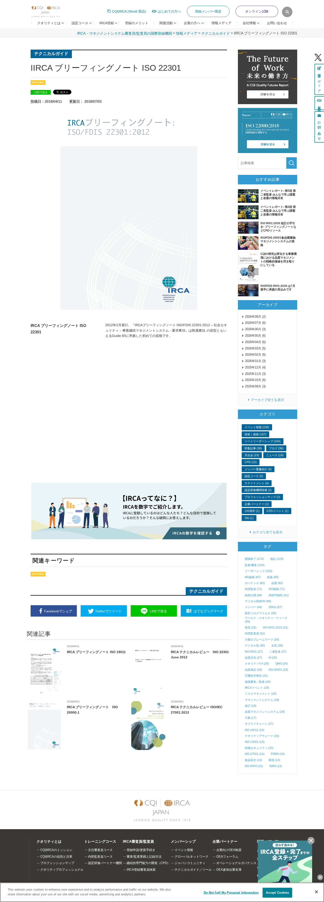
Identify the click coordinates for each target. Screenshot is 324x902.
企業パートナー (225, 841)
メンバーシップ (183, 841)
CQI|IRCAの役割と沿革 (56, 856)
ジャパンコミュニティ (190, 863)
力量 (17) (250, 718)
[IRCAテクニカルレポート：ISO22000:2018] (267, 130)
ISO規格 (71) (276, 589)
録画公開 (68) (253, 595)
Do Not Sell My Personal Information (231, 892)
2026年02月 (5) (255, 354)
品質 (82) (277, 583)
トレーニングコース (100, 841)
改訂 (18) (250, 705)
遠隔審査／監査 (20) (258, 681)
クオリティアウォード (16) (262, 736)
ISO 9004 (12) (254, 766)
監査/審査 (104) (254, 565)
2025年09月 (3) (255, 386)
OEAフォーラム (227, 856)
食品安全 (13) (253, 760)
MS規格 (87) (253, 577)
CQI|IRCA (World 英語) (129, 11)
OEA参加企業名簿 (228, 869)
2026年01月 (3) (255, 361)
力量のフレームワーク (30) (262, 639)
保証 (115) (276, 559)
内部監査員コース (100, 856)
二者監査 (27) (278, 651)
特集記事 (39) (253, 448)
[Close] (316, 892)
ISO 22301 (38, 82)
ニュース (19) (274, 455)
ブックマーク (208, 611)
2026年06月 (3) (255, 329)
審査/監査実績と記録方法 (144, 856)
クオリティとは (49, 841)
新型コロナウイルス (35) (260, 613)
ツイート (108, 611)
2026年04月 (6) (255, 342)
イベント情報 (184, 850)
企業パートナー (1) (257, 504)
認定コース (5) (254, 476)
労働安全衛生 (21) (256, 675)
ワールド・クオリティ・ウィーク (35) (266, 619)
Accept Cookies (277, 892)
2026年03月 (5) (255, 348)
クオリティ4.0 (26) (257, 663)
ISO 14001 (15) (254, 742)
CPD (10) (251, 462)
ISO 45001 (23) (278, 669)
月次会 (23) (252, 455)
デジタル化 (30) (255, 645)
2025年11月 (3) (255, 374)
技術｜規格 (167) (255, 434)
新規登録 (319, 105)
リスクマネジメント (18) (260, 693)
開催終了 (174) (254, 559)
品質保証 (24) (253, 669)
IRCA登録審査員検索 (141, 869)
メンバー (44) (253, 607)
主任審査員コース (100, 850)
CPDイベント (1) (277, 511)
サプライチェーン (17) (259, 723)
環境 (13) (274, 760)
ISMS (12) (275, 766)
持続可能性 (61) (278, 595)
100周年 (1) (252, 511)
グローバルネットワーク (191, 856)
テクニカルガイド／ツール (193, 869)
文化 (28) (277, 645)
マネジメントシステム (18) (262, 700)
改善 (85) (273, 577)
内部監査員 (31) (255, 633)
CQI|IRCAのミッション (56, 850)
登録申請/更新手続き (141, 850)
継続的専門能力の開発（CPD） (148, 863)
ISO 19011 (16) (254, 730)
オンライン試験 (256, 11)
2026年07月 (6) (255, 323)
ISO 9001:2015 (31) (275, 627)
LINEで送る (40, 92)
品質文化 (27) (253, 657)
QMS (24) (281, 663)
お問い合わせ (277, 23)
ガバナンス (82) (255, 583)
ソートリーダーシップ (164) (263, 441)
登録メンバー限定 (208, 11)
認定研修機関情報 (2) (258, 490)
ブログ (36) (276, 448)
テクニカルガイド (215, 33)
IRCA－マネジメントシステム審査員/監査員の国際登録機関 (124, 33)
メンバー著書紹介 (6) (258, 469)
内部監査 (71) (253, 589)
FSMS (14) (278, 754)
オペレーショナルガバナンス (236, 863)
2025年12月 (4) (255, 367)
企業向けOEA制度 (228, 850)
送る (158, 611)
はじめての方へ (169, 11)
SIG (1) (249, 518)
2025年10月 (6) (255, 380)
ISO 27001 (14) (254, 754)
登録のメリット (136, 23)
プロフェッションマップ (57, 863)
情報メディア (221, 23)
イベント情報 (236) (257, 427)
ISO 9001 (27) (254, 651)
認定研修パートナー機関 (105, 863)
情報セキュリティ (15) (259, 748)
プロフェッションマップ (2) (262, 497)
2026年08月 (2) (255, 316)
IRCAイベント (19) (257, 687)
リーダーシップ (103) (258, 571)
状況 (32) (250, 627)
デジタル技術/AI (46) (258, 601)
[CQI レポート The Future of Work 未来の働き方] (267, 77)
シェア (58, 611)
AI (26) (272, 657)
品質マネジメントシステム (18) (265, 711)
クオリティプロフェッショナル (61, 869)
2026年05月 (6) (255, 335)
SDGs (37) (275, 607)
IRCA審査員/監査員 (138, 841)
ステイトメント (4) (257, 483)
